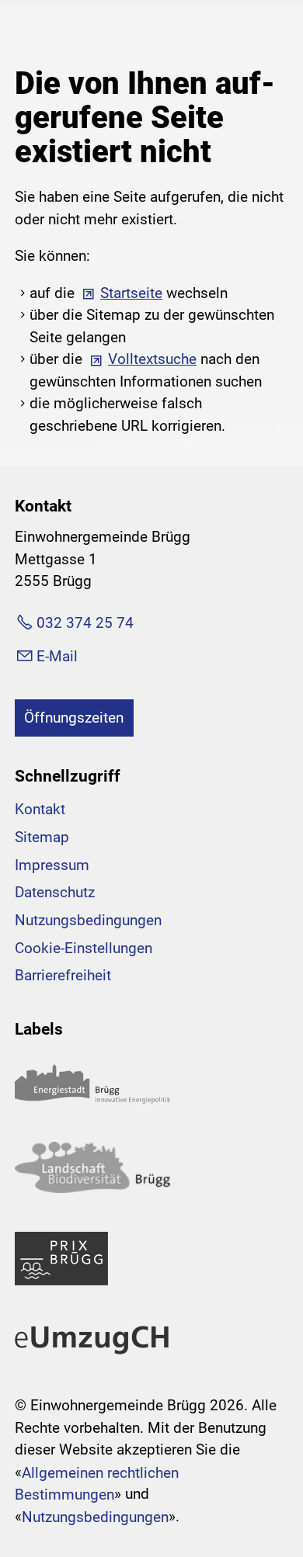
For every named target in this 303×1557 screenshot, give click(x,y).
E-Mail (57, 656)
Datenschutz (55, 892)
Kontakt (40, 809)
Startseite (131, 293)
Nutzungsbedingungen (88, 920)
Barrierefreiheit (63, 975)
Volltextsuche (152, 359)
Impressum (52, 865)
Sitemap (42, 837)
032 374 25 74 (85, 623)
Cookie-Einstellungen (83, 948)
